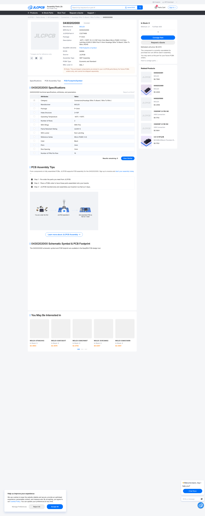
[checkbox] (34, 100)
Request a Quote (158, 42)
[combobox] (96, 7)
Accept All (55, 507)
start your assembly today (125, 171)
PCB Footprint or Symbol (88, 48)
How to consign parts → (149, 61)
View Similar (127, 158)
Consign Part (158, 38)
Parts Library (40, 17)
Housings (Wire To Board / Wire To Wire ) (86, 17)
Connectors (65, 17)
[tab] (36, 81)
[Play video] (64, 211)
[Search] (140, 7)
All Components (53, 17)
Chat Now (193, 491)
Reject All (36, 507)
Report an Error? (129, 92)
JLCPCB (31, 17)
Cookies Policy (15, 501)
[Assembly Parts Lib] (36, 7)
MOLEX (82, 27)
